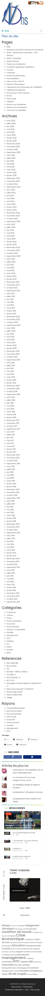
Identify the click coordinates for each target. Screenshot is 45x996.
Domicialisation (13, 78)
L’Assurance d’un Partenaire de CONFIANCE (24, 87)
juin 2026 (10, 126)
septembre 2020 (14, 325)
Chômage (18, 929)
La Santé (5, 954)
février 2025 (11, 172)
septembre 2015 (13, 498)
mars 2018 (11, 411)
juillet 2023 (11, 227)
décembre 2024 (13, 178)
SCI (8, 669)
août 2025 (11, 155)
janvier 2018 (11, 417)
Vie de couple (17, 974)
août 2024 (11, 190)
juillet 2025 (11, 158)
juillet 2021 (11, 296)
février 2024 (12, 207)
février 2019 (11, 380)
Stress (5, 974)
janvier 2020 (12, 348)
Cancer (21, 925)
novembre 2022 (13, 250)
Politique (10, 641)
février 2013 (11, 587)
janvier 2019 (11, 383)
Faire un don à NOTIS (15, 81)
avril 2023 (10, 236)
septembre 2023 (13, 221)
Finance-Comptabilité (16, 629)
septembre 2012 (13, 602)
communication (30, 929)
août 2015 (11, 501)
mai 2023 (10, 233)
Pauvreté (7, 964)
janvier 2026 (12, 141)
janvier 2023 (12, 244)
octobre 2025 (12, 149)
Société (10, 650)
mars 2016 (11, 481)
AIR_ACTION (11, 666)
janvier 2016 (11, 486)
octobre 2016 (12, 460)
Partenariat (27, 987)
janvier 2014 (11, 556)
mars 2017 (11, 446)
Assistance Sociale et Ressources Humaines (25, 50)
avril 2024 (11, 201)
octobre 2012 (12, 599)
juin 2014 (10, 541)
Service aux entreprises (16, 104)
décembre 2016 (13, 455)
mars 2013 (11, 584)
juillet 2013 (11, 573)
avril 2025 (10, 167)
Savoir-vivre (14, 971)
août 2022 (11, 259)
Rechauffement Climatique (14, 968)
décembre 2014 (13, 524)
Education (18, 945)
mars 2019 (11, 377)
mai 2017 (10, 440)
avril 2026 (11, 132)
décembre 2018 (13, 386)
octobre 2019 (12, 357)
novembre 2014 (13, 527)
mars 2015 (11, 515)
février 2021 (11, 311)
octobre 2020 (12, 322)
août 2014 (11, 535)
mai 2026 (10, 129)
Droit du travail (36, 942)
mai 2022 (10, 267)
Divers (9, 618)
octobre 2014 (12, 530)
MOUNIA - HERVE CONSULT (17, 672)
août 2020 (11, 328)
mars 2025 (11, 169)
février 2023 (11, 241)
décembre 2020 (13, 316)
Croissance (29, 939)
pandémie (37, 962)
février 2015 (11, 518)
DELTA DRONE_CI (13, 677)
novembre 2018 (13, 388)
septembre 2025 (13, 152)
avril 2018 (10, 409)
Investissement (26, 949)
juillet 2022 (11, 262)
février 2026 (12, 138)
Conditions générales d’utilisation (20, 67)
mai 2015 (10, 509)
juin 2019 (10, 368)
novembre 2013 (13, 561)
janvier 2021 (11, 314)
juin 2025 (10, 161)
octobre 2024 (12, 184)
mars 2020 (11, 342)
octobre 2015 (12, 495)
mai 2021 (10, 302)
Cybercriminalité (16, 942)
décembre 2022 (13, 247)
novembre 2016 (13, 458)
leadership (13, 955)
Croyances (11, 612)
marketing (30, 958)
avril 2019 (10, 374)
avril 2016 (10, 478)
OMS (30, 961)
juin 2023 (10, 230)
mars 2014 (11, 550)
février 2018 (11, 414)
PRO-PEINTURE (12, 663)
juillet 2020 (11, 331)
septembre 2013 (13, 567)
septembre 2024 (14, 187)
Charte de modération (16, 64)
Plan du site (11, 98)
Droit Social (11, 717)
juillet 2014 (11, 538)
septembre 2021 (13, 290)
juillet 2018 (11, 400)
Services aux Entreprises (17, 107)
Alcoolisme (13, 926)
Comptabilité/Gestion (16, 708)
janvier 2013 (11, 590)
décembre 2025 (13, 144)
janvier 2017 (11, 452)
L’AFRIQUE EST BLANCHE (16, 90)
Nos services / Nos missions (18, 93)
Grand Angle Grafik (14, 692)
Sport (9, 652)
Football (6, 948)
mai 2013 (10, 579)
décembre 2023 (13, 213)
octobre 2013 (12, 564)
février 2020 (12, 345)
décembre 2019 (13, 351)
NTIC (8, 638)
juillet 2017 (11, 435)
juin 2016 (10, 472)
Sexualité (24, 970)
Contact (10, 70)
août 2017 (11, 432)
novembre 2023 (13, 216)
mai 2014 (10, 544)
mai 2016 (10, 475)
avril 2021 (10, 305)
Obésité (24, 961)
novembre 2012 (13, 596)
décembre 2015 (13, 489)
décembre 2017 (13, 420)
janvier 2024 (12, 210)
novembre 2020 (13, 319)
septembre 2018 (13, 394)
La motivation (36, 951)
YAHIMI (9, 697)
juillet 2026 (11, 123)
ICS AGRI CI (11, 674)
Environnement (13, 627)
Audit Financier (13, 61)
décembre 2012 (13, 593)
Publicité (10, 101)
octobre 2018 (12, 391)
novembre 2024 (13, 181)
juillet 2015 (11, 504)
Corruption (11, 936)
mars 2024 (11, 204)
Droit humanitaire (14, 621)
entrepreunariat (33, 945)
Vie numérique (32, 974)
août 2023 (11, 224)
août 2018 (11, 397)
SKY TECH (10, 680)
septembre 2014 (13, 532)
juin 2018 (10, 403)
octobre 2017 (12, 426)
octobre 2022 (12, 253)
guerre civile (15, 949)
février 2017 (11, 449)
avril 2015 (10, 512)
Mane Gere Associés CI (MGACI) (20, 689)
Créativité (11, 73)
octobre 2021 (12, 288)
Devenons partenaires (16, 75)
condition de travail (16, 932)
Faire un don (16, 987)
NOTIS (9, 96)
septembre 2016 (13, 463)
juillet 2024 (11, 192)
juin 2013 (10, 576)
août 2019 (11, 362)
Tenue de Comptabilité (16, 110)
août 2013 (11, 570)
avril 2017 (10, 443)
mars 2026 (11, 135)
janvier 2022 (12, 279)
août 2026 (11, 120)
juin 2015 (10, 507)
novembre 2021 (13, 285)
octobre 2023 (12, 218)
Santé (9, 647)
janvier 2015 (11, 521)
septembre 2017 (13, 429)
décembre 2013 (13, 558)
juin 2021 (10, 299)
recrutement (33, 968)
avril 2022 (10, 270)
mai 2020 (10, 337)
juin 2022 (10, 265)
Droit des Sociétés (14, 711)
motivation (7, 961)
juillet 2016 (11, 469)
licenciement (23, 954)
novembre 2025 (13, 146)
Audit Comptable (14, 58)
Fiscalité (10, 632)
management (14, 957)
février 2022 (11, 276)
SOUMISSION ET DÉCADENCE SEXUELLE (28, 792)
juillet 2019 (11, 365)
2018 (8, 47)
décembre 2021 (13, 282)
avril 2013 (10, 581)
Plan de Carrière (21, 964)
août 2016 (11, 466)
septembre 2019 (13, 360)
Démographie (6, 946)
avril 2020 (11, 339)
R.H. (8, 644)
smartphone (35, 970)
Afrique (6, 925)
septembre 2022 (13, 256)
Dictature (26, 942)
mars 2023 (11, 239)
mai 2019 (10, 371)
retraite (5, 971)
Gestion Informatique (16, 84)
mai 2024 (11, 198)
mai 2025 (10, 164)
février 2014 (11, 553)
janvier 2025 (12, 175)
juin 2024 (10, 195)
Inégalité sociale (22, 952)
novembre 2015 (13, 492)
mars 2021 (11, 308)
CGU (26, 990)
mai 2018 (10, 406)
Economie (11, 624)
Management (12, 635)
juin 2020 (10, 334)
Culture (10, 615)
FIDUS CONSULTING (14, 695)
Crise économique (13, 937)
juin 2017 (10, 437)
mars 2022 (11, 273)
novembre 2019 (13, 354)
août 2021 (11, 293)
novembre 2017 (13, 423)
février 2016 (11, 484)
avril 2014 (10, 547)
